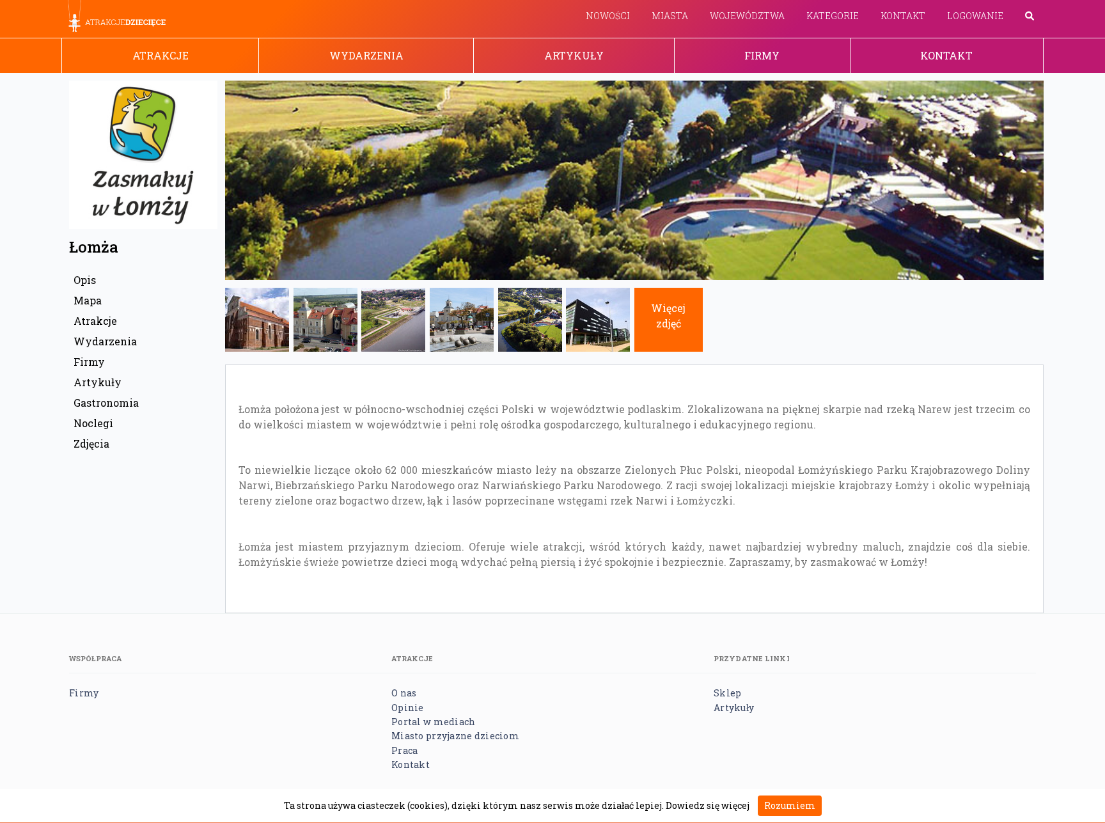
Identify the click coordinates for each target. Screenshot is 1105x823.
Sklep (727, 693)
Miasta (670, 16)
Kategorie (832, 16)
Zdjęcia (91, 443)
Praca (404, 750)
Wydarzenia (366, 55)
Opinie (407, 708)
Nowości (608, 16)
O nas (403, 693)
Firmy (762, 55)
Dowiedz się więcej (707, 805)
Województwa (747, 16)
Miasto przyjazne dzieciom (455, 736)
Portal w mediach (433, 722)
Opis (85, 279)
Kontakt (903, 16)
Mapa (88, 300)
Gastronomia (106, 402)
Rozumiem (789, 805)
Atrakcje (160, 55)
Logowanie (975, 16)
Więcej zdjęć (668, 315)
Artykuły (574, 55)
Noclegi (93, 423)
